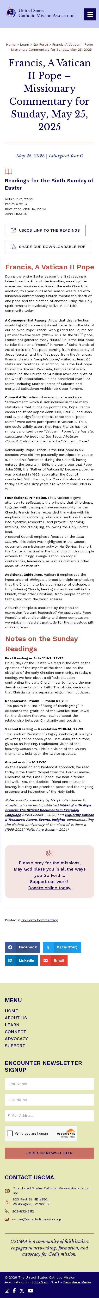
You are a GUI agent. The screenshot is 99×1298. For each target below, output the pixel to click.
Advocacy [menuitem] (16, 1039)
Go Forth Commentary (39, 920)
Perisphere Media (77, 1282)
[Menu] (90, 14)
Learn (24, 44)
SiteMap (41, 1282)
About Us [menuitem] (16, 1018)
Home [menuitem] (11, 1011)
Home (11, 44)
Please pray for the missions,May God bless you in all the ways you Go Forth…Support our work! (50, 872)
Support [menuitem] (15, 1046)
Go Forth (40, 44)
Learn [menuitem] (12, 1025)
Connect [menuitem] (15, 1032)
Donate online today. (49, 887)
